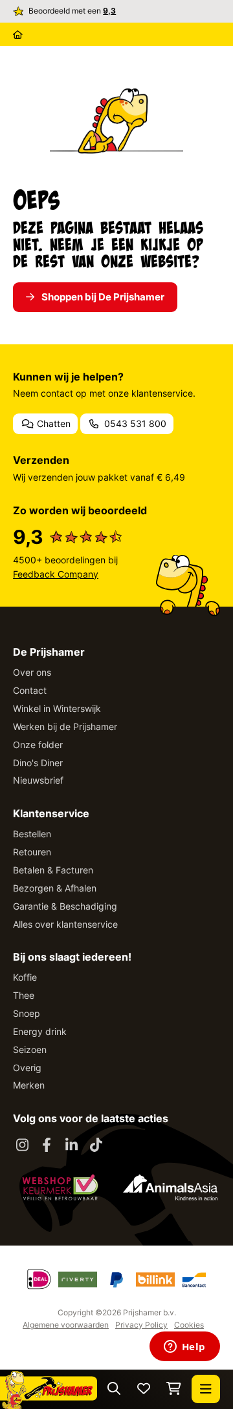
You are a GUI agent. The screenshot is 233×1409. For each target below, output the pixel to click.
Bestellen (32, 833)
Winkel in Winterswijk (57, 708)
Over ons (32, 672)
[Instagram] (22, 1145)
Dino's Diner (38, 762)
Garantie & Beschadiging (65, 906)
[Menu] (206, 1389)
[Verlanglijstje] (143, 1389)
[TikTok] (96, 1145)
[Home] (18, 34)
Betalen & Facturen (53, 869)
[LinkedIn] (71, 1145)
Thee (23, 995)
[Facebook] (47, 1145)
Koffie (25, 977)
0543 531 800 (134, 423)
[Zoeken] (114, 1389)
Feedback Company (55, 574)
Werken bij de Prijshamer (65, 726)
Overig (27, 1067)
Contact (30, 690)
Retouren (32, 851)
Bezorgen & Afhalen (54, 887)
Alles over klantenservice (65, 924)
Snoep (26, 1013)
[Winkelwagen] (174, 1389)
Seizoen (30, 1049)
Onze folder (38, 744)
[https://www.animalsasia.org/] (170, 1187)
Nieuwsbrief (38, 780)
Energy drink (40, 1031)
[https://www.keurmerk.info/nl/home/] (60, 1187)
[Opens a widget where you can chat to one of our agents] (184, 1347)
